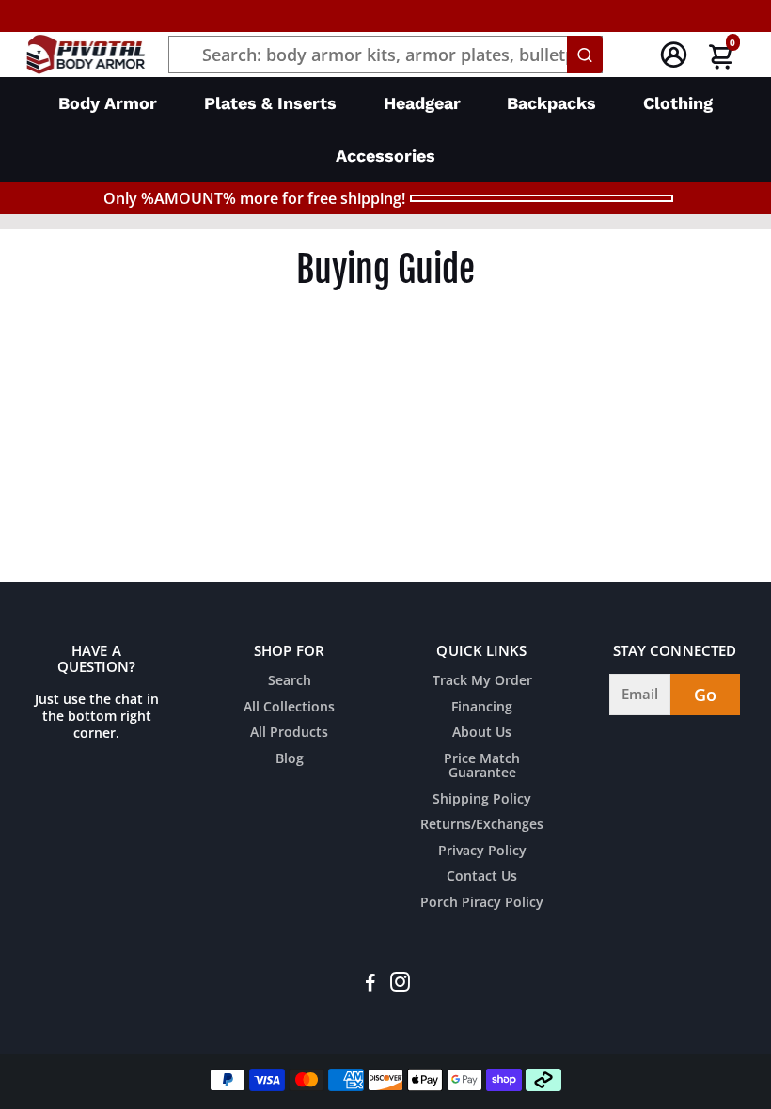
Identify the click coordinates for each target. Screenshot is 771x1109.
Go (705, 694)
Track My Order (482, 681)
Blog (289, 759)
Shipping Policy (482, 799)
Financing (481, 707)
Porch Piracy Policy (481, 903)
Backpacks (551, 103)
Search (289, 681)
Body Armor (107, 103)
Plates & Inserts (270, 103)
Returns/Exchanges (481, 825)
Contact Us (482, 876)
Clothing (678, 103)
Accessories (385, 155)
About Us (481, 733)
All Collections (289, 707)
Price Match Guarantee (482, 766)
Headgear (422, 103)
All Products (289, 733)
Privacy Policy (482, 851)
